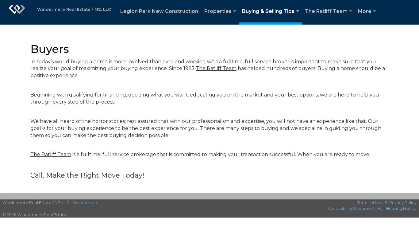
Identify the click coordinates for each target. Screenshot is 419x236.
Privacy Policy (403, 202)
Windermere (86, 202)
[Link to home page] (17, 12)
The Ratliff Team (329, 16)
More (368, 16)
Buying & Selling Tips (271, 16)
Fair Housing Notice (397, 208)
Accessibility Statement (351, 208)
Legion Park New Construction (159, 11)
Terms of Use (370, 202)
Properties (221, 16)
